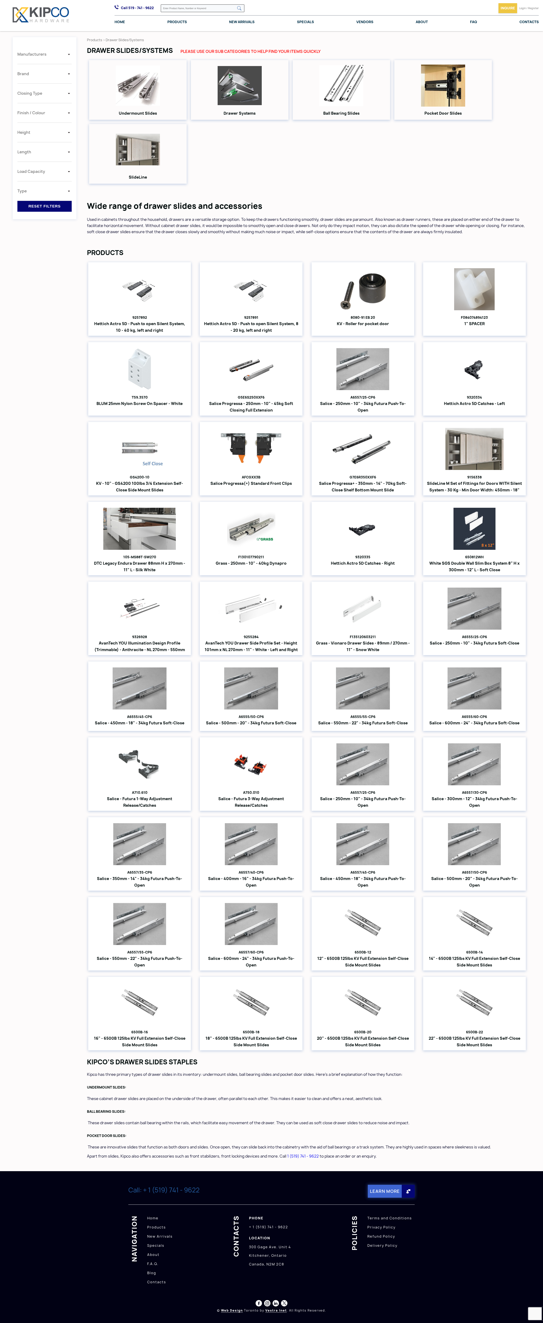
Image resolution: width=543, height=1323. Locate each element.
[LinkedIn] (276, 1304)
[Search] (239, 8)
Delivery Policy (382, 1245)
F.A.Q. (152, 1263)
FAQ (473, 22)
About (422, 22)
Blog (151, 1273)
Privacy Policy (381, 1227)
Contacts (529, 22)
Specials (305, 22)
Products (177, 22)
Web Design (232, 1310)
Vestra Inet (276, 1310)
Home (120, 22)
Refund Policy (381, 1236)
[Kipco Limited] (41, 15)
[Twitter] (284, 1304)
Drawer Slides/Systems (125, 40)
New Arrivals (242, 22)
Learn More (385, 1191)
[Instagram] (267, 1304)
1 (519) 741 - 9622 (303, 1156)
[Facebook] (259, 1304)
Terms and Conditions (389, 1218)
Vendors (364, 22)
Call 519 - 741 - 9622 (137, 8)
